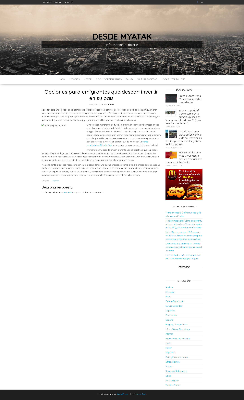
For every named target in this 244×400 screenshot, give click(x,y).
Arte (167, 296)
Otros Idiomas (172, 361)
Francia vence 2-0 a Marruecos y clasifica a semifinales (190, 99)
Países (168, 366)
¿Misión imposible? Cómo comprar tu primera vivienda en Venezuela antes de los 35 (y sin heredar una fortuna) (183, 117)
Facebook (198, 2)
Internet (47, 2)
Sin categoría (172, 380)
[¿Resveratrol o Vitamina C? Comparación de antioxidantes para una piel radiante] (171, 154)
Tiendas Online (172, 385)
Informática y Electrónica (177, 329)
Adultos (69, 2)
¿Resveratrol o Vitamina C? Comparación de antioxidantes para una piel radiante (183, 247)
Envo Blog (141, 394)
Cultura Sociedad (147, 79)
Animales (169, 292)
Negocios (74, 79)
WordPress (122, 394)
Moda (168, 343)
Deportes (170, 310)
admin (111, 104)
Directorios (171, 315)
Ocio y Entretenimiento (109, 79)
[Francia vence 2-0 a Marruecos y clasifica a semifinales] (171, 98)
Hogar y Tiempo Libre (173, 79)
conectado (69, 192)
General (58, 2)
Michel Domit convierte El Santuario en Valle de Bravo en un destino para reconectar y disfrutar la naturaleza (183, 138)
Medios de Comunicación (177, 338)
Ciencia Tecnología (174, 301)
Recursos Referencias (176, 371)
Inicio (62, 79)
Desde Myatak (122, 36)
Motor (88, 79)
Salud (129, 79)
